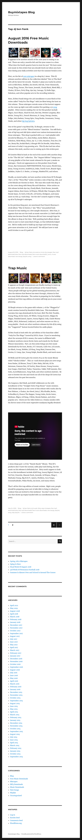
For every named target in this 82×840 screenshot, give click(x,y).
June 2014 (14, 740)
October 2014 (15, 729)
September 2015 (16, 701)
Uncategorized (16, 796)
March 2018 (14, 617)
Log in (12, 815)
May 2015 (14, 709)
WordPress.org (16, 823)
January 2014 (15, 751)
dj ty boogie (48, 252)
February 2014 (15, 748)
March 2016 (14, 684)
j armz (49, 254)
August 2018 (15, 611)
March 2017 (14, 650)
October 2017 (15, 631)
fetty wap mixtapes (44, 508)
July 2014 (13, 737)
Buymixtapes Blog (21, 12)
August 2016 (15, 670)
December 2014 (16, 723)
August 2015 (15, 703)
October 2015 (15, 698)
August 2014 (15, 734)
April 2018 (14, 614)
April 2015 (14, 712)
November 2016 (16, 661)
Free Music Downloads (19, 779)
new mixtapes (28, 76)
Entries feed (15, 818)
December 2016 (16, 659)
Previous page (53, 527)
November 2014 (16, 726)
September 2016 (16, 667)
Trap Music (17, 268)
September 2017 (16, 633)
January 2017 (15, 656)
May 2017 (14, 645)
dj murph (34, 508)
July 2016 (13, 673)
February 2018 (15, 619)
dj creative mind (38, 252)
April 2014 (14, 743)
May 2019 (14, 608)
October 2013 (15, 754)
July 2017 (13, 639)
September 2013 (16, 757)
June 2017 (14, 642)
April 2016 (14, 681)
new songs (18, 256)
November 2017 (16, 628)
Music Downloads (17, 787)
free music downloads (39, 254)
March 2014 (14, 745)
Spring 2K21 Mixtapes (19, 561)
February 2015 (15, 717)
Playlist (13, 793)
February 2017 (15, 653)
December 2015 (16, 692)
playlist (25, 256)
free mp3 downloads (25, 254)
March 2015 (14, 715)
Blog (21, 252)
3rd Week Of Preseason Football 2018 (24, 570)
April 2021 (14, 605)
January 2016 (15, 689)
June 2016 (14, 675)
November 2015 (16, 695)
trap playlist (16, 512)
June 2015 (14, 706)
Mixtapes (14, 782)
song (55, 107)
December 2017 (16, 625)
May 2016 (14, 678)
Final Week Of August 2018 (20, 567)
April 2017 (14, 647)
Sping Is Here (15, 564)
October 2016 (15, 664)
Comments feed (16, 820)
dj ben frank (29, 252)
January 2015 (15, 720)
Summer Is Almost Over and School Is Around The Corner (33, 572)
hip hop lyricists (28, 121)
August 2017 (15, 636)
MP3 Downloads (16, 784)
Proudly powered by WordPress (31, 834)
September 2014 (16, 731)
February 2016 (15, 687)
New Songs (14, 790)
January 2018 (15, 622)
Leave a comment (39, 256)
